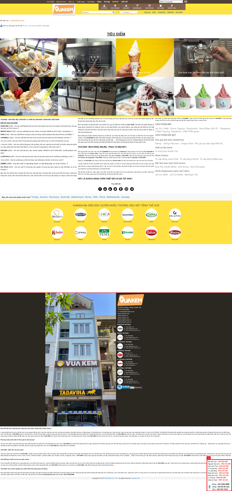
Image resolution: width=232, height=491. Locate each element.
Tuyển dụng (81, 1)
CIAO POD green (191, 131)
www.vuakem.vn (123, 316)
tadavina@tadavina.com (132, 329)
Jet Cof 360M (176, 174)
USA (95, 197)
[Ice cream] (229, 223)
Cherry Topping (177, 128)
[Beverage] (229, 238)
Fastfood (149, 8)
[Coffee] (229, 216)
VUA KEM (50, 1)
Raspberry (225, 128)
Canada (125, 197)
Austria (43, 197)
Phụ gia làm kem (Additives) (169, 139)
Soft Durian (183, 166)
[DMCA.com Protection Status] (136, 387)
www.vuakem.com (124, 313)
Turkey (35, 197)
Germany (54, 197)
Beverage (137, 8)
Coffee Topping (162, 131)
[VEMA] (104, 232)
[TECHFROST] (128, 214)
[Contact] (229, 275)
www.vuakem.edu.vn (124, 320)
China (102, 197)
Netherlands (113, 197)
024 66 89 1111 (223, 487)
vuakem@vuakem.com (126, 311)
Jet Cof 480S (161, 174)
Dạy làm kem (61, 1)
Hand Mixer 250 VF (209, 128)
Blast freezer (161, 155)
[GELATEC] (175, 214)
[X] (209, 458)
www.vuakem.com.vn (124, 322)
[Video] (229, 268)
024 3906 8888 (223, 484)
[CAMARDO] (151, 232)
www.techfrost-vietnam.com (133, 348)
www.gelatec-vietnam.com (132, 382)
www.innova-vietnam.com (132, 339)
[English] (185, 1)
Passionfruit (192, 128)
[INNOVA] (104, 214)
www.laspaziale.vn (130, 365)
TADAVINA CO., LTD (111, 478)
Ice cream (115, 8)
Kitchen (160, 8)
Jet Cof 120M (161, 128)
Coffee (104, 8)
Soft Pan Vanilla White (166, 166)
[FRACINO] (175, 232)
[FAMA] (151, 214)
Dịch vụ (71, 1)
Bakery (126, 8)
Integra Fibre (187, 143)
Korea (88, 197)
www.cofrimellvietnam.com (133, 374)
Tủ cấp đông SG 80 (189, 158)
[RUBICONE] (81, 214)
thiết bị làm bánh (163, 147)
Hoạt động (90, 1)
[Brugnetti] (57, 214)
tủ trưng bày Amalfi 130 (166, 151)
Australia (65, 197)
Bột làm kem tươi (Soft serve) (170, 163)
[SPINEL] (81, 232)
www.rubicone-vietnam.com (133, 330)
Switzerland (77, 197)
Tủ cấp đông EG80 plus (211, 158)
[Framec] (128, 232)
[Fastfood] (229, 246)
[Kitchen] (229, 253)
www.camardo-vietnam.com (133, 356)
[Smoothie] (229, 261)
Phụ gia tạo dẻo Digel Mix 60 (209, 143)
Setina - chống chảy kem (167, 143)
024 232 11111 (222, 489)
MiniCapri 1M (191, 174)
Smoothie (172, 8)
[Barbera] (57, 232)
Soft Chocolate (197, 166)
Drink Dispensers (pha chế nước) (172, 170)
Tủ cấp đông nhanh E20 (166, 158)
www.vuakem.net (123, 318)
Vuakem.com (135, 478)
